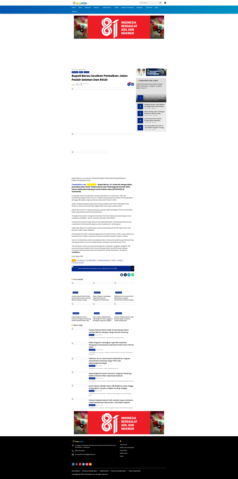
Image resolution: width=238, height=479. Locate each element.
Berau (80, 72)
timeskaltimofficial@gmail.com (85, 454)
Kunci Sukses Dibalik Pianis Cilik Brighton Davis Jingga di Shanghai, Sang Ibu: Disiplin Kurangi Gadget (102, 319)
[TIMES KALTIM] (86, 3)
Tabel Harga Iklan (134, 471)
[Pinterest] (80, 464)
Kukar (121, 456)
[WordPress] (83, 464)
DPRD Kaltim (92, 260)
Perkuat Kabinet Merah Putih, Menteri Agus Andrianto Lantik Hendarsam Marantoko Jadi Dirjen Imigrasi (124, 319)
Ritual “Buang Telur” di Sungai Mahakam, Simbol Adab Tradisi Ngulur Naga (154, 112)
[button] (160, 2)
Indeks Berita (104, 471)
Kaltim (121, 260)
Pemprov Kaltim (79, 263)
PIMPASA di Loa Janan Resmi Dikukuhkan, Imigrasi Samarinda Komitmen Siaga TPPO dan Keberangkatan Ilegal (123, 298)
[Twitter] (125, 274)
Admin (77, 83)
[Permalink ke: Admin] (74, 84)
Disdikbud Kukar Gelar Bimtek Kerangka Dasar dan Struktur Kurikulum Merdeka (154, 105)
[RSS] (90, 464)
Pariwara (86, 72)
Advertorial (75, 72)
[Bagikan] (132, 84)
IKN (114, 260)
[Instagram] (86, 464)
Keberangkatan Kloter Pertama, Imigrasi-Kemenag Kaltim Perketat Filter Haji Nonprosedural (81, 319)
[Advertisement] (119, 53)
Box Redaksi (76, 471)
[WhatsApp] (132, 274)
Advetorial (82, 260)
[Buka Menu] (165, 3)
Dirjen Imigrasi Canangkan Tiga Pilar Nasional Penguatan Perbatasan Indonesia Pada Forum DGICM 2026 (102, 298)
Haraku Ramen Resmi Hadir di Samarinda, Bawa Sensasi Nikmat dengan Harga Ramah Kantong (81, 298)
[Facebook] (121, 274)
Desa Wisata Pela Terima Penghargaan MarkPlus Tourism (152, 119)
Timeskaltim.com (79, 184)
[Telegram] (129, 274)
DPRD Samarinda (105, 260)
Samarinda (123, 450)
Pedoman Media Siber (89, 471)
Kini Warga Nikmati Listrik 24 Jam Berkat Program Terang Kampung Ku (154, 127)
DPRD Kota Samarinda (127, 447)
